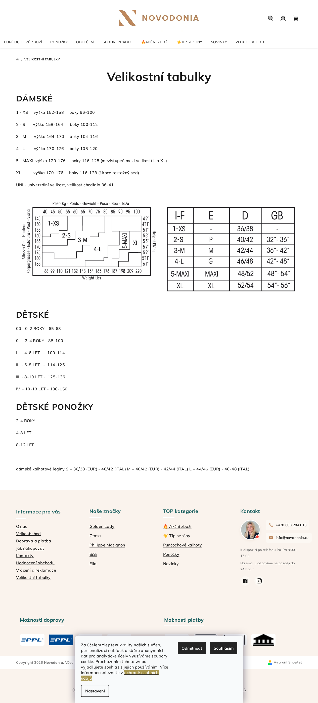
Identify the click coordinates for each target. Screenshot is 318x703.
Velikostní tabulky (33, 577)
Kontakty (25, 555)
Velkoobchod (28, 533)
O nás (21, 526)
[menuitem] (23, 42)
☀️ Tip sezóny (177, 535)
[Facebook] (245, 581)
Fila (93, 563)
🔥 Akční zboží (177, 526)
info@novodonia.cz (292, 537)
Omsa (95, 535)
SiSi (93, 554)
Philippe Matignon (107, 544)
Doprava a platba (33, 540)
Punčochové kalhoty (182, 544)
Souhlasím (224, 648)
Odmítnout (191, 648)
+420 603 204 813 (291, 525)
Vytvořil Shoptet (288, 662)
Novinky (171, 563)
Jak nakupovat (30, 548)
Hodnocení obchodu (35, 562)
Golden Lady (101, 526)
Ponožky (171, 554)
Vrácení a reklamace (36, 570)
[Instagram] (259, 581)
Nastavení (95, 690)
